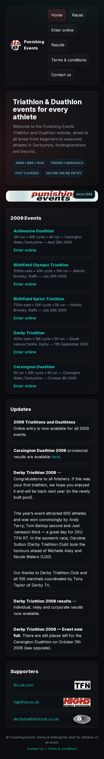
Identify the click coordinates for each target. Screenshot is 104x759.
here (56, 456)
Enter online (62, 30)
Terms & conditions (68, 59)
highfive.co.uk (26, 702)
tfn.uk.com (23, 685)
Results (58, 44)
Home (56, 15)
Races (77, 15)
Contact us (61, 74)
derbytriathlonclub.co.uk (36, 719)
